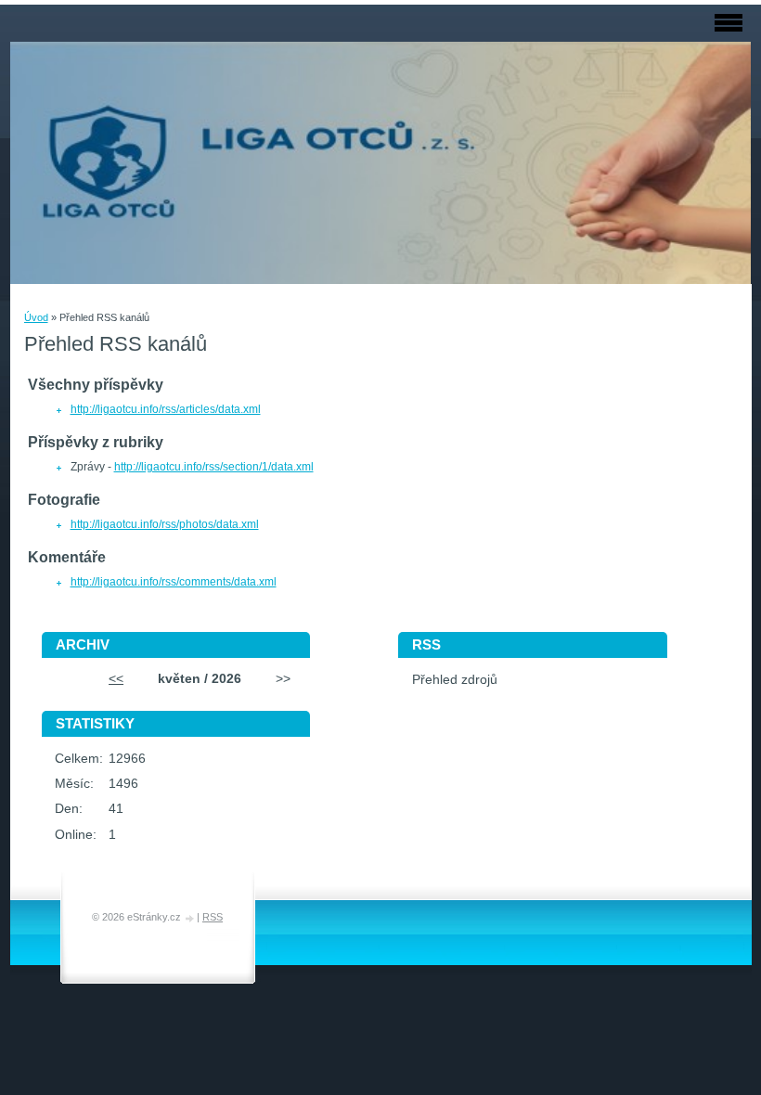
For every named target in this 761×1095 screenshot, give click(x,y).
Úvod (36, 317)
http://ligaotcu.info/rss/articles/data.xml (166, 409)
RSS (212, 916)
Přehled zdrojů (454, 680)
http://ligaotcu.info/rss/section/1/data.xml (214, 466)
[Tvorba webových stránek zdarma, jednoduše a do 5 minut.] (190, 918)
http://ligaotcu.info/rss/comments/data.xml (174, 581)
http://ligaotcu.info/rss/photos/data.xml (165, 524)
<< (116, 679)
